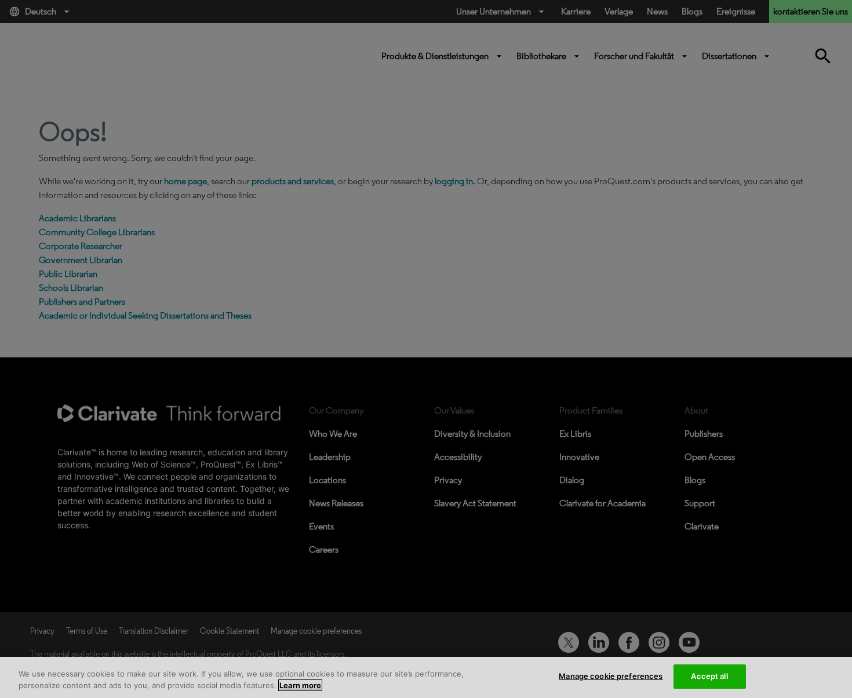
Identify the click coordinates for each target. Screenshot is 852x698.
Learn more (300, 685)
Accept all (709, 676)
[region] (426, 677)
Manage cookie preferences (610, 676)
